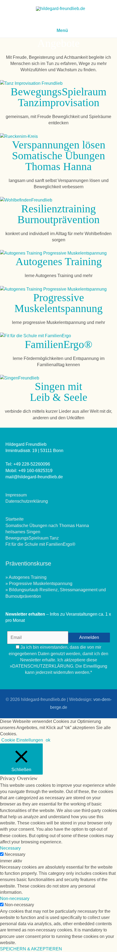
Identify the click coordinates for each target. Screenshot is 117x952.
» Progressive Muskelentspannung (38, 583)
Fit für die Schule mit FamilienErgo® (40, 544)
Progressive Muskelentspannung (58, 302)
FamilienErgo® (58, 344)
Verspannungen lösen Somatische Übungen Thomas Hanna (58, 156)
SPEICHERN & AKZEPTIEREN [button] (31, 949)
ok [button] (48, 740)
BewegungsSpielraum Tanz (32, 538)
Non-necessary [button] (14, 898)
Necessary (15, 854)
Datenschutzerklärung (26, 501)
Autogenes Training (59, 261)
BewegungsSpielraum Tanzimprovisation (58, 97)
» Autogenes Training (26, 577)
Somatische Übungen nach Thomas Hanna (47, 525)
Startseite (14, 519)
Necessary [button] (10, 848)
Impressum (16, 495)
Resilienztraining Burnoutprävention (58, 214)
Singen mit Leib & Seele (58, 391)
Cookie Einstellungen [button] (22, 740)
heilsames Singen (22, 531)
